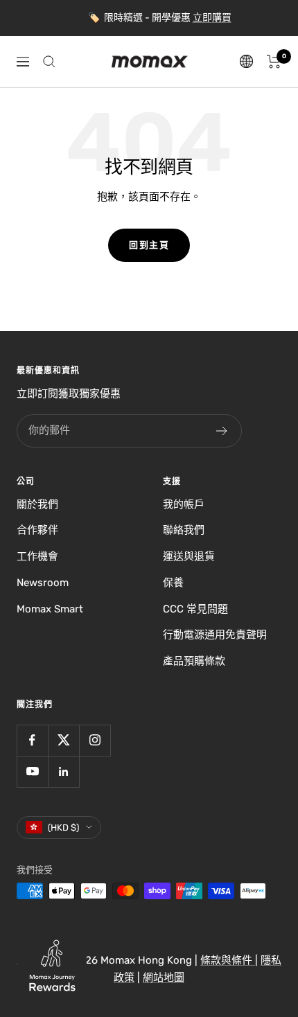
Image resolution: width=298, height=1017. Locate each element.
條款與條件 (227, 960)
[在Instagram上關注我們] (94, 740)
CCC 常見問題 (195, 609)
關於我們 (37, 504)
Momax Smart (50, 609)
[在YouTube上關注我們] (32, 771)
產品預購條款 (194, 661)
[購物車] (274, 62)
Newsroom (43, 582)
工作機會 (37, 556)
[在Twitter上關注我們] (63, 740)
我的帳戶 (183, 504)
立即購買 (212, 18)
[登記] (222, 431)
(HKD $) (63, 827)
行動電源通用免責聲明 (215, 634)
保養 (173, 582)
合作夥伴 (37, 530)
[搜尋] (49, 61)
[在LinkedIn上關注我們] (63, 771)
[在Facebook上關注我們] (32, 740)
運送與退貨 (189, 556)
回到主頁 (149, 245)
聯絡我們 (183, 530)
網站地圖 (163, 977)
